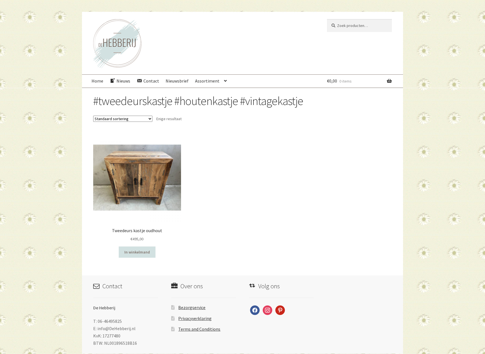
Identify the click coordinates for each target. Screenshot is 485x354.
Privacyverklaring (195, 318)
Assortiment (207, 81)
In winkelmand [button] (137, 252)
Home (97, 81)
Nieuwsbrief (177, 81)
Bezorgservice (191, 307)
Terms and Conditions (199, 329)
